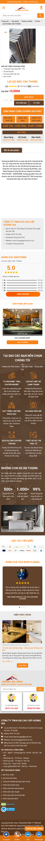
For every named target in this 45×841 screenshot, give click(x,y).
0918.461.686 (36, 140)
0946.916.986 (22, 140)
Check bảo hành (34, 828)
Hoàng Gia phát (18, 244)
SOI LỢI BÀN (22, 338)
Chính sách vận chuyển (11, 792)
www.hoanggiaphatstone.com (23, 241)
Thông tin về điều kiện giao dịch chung (16, 781)
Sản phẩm (15, 21)
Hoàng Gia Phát (19, 237)
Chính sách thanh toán (11, 785)
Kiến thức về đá (8, 775)
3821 (29, 86)
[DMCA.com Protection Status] (22, 804)
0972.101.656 (8, 140)
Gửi (40, 689)
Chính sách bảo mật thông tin (13, 788)
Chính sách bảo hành (10, 799)
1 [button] (19, 608)
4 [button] (25, 608)
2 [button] (21, 608)
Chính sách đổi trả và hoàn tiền (14, 795)
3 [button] (23, 608)
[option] (22, 46)
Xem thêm (22, 665)
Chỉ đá (37, 21)
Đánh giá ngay (23, 294)
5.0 (6, 86)
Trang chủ (5, 21)
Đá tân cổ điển (27, 21)
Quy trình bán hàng (10, 778)
